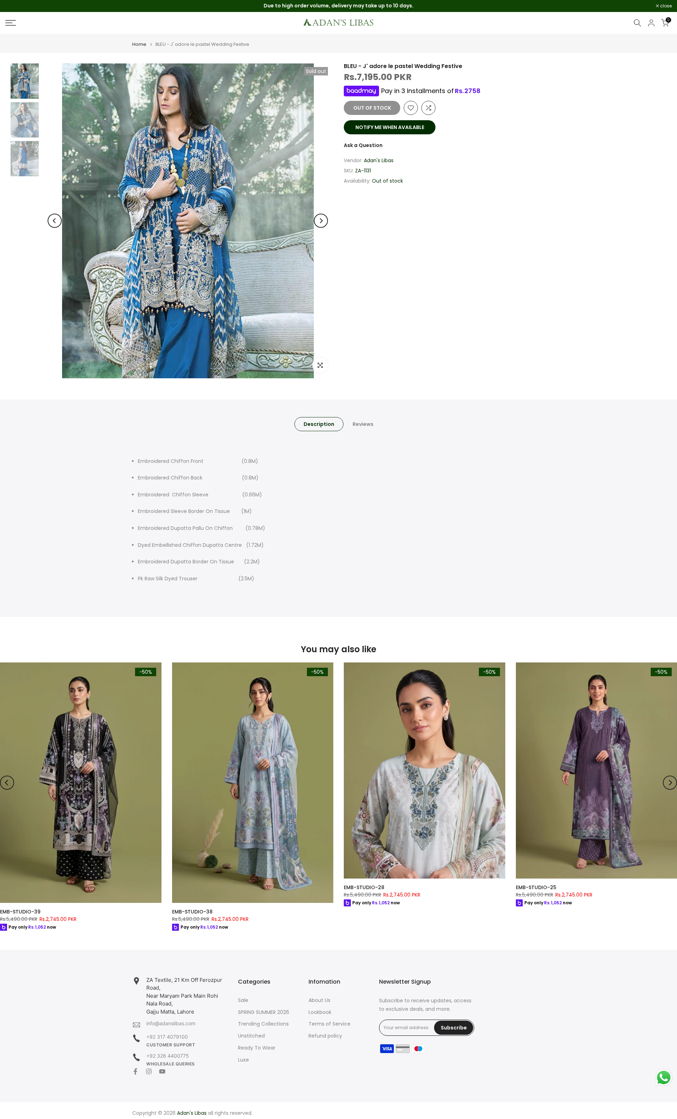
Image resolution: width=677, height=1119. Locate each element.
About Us (319, 1000)
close (14, 6)
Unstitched (251, 1036)
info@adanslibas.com (170, 1023)
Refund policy (325, 1036)
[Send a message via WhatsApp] (663, 1077)
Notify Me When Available (389, 127)
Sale (243, 1000)
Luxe (243, 1060)
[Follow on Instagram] (149, 1071)
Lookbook (320, 1012)
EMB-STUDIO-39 (20, 911)
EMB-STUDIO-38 (192, 911)
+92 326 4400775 (167, 1056)
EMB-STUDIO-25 (536, 887)
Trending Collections (263, 1024)
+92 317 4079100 (167, 1037)
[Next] (321, 221)
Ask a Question (363, 145)
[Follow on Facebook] (135, 1071)
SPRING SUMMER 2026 (263, 1012)
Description (319, 423)
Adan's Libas (379, 160)
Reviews (363, 423)
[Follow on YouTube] (162, 1071)
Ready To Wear (256, 1048)
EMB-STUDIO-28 (364, 887)
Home (139, 44)
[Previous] (55, 221)
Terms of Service (329, 1024)
